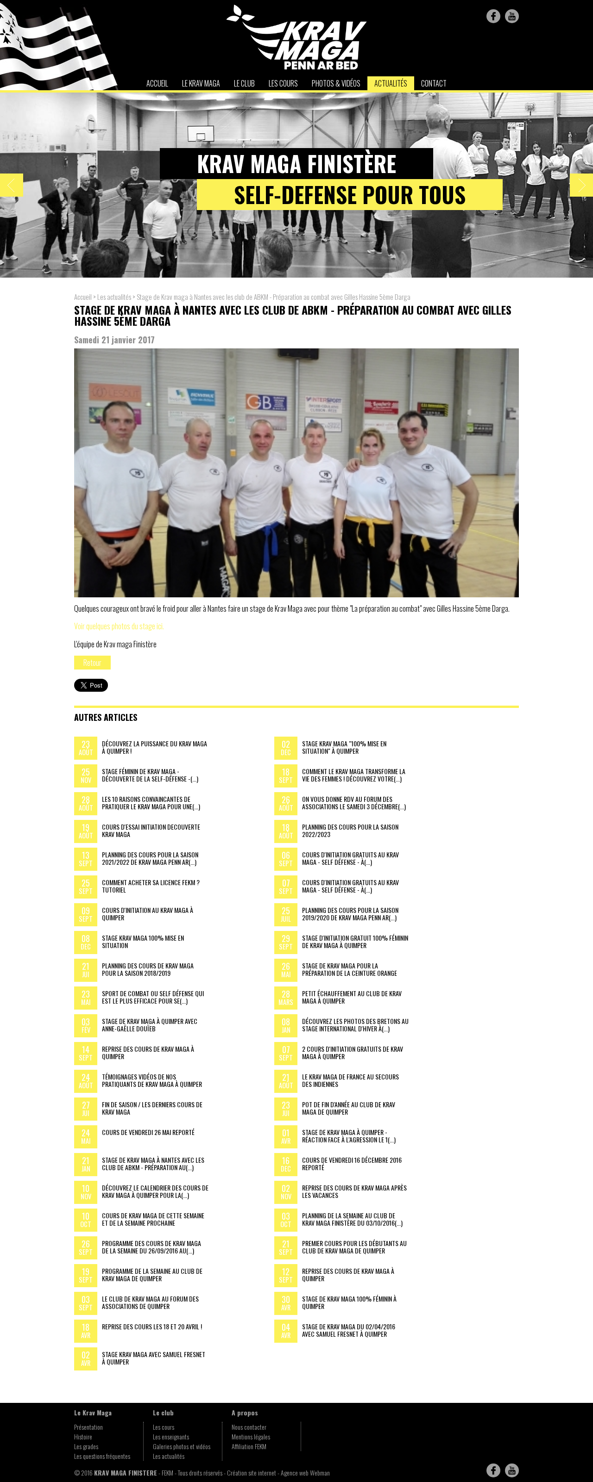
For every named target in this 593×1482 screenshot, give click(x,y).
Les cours (283, 83)
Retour (92, 662)
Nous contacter (249, 1427)
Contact (434, 83)
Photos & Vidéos (336, 83)
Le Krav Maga (201, 83)
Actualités (390, 83)
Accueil (157, 83)
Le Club (244, 83)
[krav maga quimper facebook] (493, 16)
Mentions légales (251, 1436)
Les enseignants (171, 1436)
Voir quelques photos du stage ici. (119, 626)
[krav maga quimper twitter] (512, 16)
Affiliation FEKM (249, 1446)
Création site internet (251, 1472)
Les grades (86, 1446)
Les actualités (114, 296)
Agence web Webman (305, 1472)
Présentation (88, 1427)
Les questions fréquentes (102, 1456)
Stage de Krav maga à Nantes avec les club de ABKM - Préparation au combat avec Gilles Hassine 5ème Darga (273, 296)
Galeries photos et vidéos (181, 1446)
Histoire (83, 1436)
